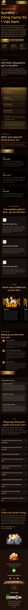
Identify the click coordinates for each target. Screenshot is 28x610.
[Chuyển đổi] (25, 440)
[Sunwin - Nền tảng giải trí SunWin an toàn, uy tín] (8, 2)
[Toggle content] (13, 82)
